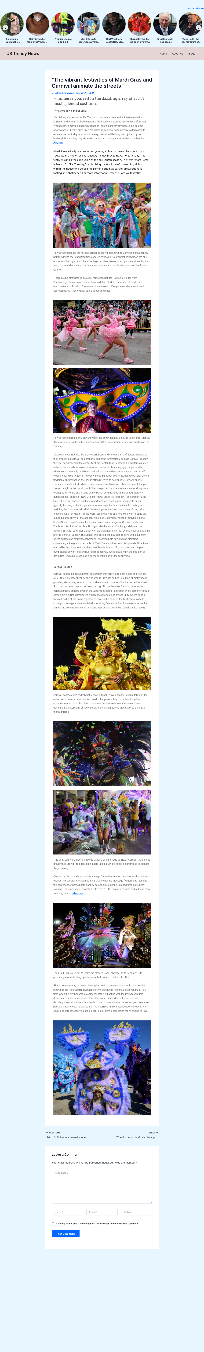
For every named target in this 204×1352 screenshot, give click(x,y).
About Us (177, 53)
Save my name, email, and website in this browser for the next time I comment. (97, 1223)
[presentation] (5, 27)
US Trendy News (22, 53)
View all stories (195, 8)
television (77, 893)
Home (163, 53)
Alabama (58, 142)
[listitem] (12, 27)
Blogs (191, 53)
